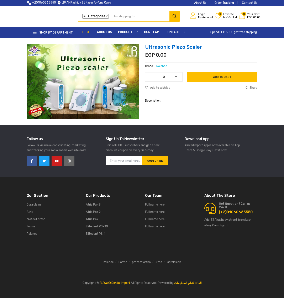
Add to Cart (222, 77)
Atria (30, 212)
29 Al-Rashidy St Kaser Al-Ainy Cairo (86, 2)
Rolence (32, 234)
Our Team (151, 32)
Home (86, 32)
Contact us (174, 32)
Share (253, 88)
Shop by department (56, 32)
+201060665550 (44, 2)
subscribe (155, 160)
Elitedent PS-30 (97, 226)
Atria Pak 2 (93, 212)
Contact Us (249, 3)
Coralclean (34, 204)
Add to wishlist (160, 88)
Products (126, 32)
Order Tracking (224, 3)
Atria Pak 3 (93, 204)
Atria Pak (92, 219)
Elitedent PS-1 (95, 234)
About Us (200, 3)
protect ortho (36, 219)
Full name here (155, 204)
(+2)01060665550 (236, 212)
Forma (31, 226)
